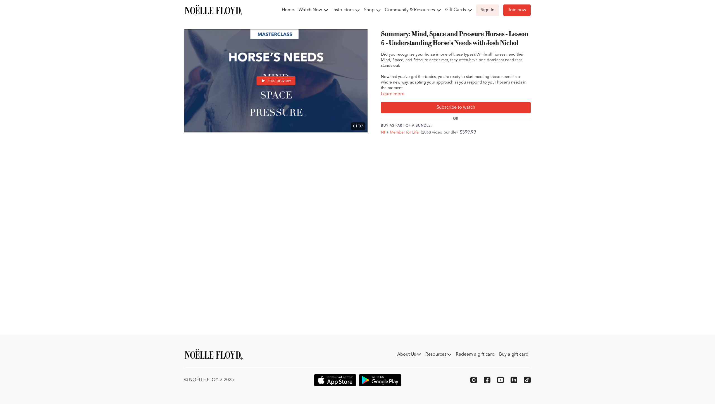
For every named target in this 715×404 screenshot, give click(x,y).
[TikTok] (527, 380)
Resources (436, 354)
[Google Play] (380, 380)
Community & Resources (410, 10)
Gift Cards (456, 10)
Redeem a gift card (475, 354)
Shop (370, 10)
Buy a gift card (513, 354)
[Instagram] (473, 380)
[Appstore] (335, 380)
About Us (407, 354)
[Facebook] (487, 380)
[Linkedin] (514, 380)
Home (288, 10)
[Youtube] (500, 380)
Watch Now (311, 10)
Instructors (343, 10)
